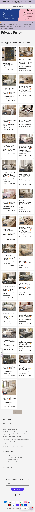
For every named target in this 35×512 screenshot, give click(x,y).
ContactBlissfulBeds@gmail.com (12, 471)
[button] (3, 6)
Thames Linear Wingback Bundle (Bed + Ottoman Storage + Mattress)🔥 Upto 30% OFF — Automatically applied (25, 287)
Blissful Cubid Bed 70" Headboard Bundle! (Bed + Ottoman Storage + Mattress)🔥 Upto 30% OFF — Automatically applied (25, 63)
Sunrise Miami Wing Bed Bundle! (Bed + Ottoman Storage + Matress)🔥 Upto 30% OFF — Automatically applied (25, 121)
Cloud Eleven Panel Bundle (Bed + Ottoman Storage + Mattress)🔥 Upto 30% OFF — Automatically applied (9, 343)
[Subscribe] (27, 484)
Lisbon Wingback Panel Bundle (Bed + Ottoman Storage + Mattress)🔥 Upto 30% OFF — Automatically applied (25, 368)
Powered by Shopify (18, 508)
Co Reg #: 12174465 (9, 474)
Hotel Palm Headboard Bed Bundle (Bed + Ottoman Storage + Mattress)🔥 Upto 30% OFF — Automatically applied (9, 176)
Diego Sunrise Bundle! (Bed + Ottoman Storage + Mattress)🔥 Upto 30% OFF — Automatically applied (9, 258)
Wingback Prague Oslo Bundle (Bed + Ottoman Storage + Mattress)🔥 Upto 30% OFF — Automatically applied (25, 343)
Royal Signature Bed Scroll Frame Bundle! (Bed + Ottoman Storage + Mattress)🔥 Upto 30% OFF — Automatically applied (25, 177)
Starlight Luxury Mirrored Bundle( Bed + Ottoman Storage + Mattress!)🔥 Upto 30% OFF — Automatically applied (25, 262)
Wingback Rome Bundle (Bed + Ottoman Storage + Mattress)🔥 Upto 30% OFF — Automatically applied (9, 368)
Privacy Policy (7, 423)
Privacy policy (27, 508)
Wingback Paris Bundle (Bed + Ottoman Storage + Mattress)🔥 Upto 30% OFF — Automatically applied (9, 400)
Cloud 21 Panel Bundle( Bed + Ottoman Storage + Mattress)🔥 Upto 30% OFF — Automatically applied (9, 316)
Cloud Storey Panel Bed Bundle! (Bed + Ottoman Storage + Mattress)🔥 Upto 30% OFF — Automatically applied (25, 149)
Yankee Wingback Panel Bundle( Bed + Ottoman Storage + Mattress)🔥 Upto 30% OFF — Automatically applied (25, 316)
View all (17, 412)
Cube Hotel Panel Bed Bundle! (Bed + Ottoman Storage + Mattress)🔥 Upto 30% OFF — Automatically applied (25, 89)
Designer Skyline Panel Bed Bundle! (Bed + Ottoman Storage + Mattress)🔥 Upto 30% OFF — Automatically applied (9, 149)
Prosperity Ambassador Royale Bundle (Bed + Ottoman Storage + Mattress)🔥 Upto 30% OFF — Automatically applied (9, 290)
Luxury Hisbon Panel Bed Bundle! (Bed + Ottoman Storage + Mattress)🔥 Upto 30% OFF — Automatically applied (9, 232)
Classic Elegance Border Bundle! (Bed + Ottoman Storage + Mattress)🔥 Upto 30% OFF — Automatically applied (25, 230)
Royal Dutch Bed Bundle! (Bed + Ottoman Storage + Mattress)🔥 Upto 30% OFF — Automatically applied (9, 203)
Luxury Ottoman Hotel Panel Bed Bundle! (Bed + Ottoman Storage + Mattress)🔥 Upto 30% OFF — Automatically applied (25, 204)
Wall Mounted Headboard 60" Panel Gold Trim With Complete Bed (8, 65)
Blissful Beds (11, 508)
